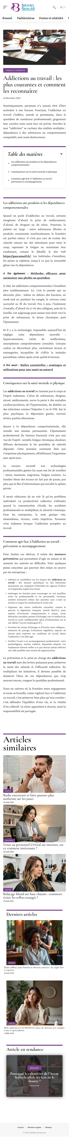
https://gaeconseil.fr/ (17, 256)
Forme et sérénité (15, 70)
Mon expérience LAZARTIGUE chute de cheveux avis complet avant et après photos (34, 1029)
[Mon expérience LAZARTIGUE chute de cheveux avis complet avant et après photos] (34, 1003)
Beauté (8, 791)
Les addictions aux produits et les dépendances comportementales (34, 163)
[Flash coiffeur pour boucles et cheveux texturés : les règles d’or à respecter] (34, 942)
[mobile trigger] (6, 7)
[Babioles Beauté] (23, 7)
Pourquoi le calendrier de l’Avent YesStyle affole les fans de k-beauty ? (34, 1077)
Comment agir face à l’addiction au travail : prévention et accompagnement (31, 180)
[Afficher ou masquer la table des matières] (53, 154)
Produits (9, 840)
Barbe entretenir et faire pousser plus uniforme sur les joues (28, 797)
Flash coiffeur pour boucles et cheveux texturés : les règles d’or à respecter (34, 968)
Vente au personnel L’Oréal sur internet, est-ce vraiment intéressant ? (33, 846)
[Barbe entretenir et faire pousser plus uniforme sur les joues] (34, 774)
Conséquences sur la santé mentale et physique (34, 171)
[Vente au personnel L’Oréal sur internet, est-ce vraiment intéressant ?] (34, 823)
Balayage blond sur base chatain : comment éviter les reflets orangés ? (32, 896)
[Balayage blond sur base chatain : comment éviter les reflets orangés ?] (34, 873)
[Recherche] (54, 7)
